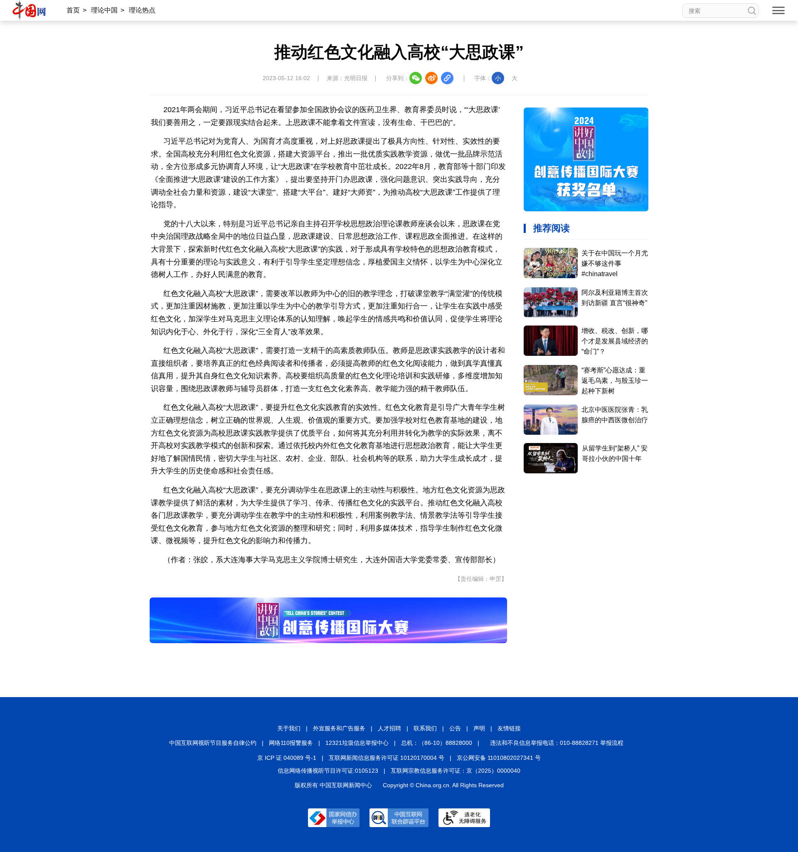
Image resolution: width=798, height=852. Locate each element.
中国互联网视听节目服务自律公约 (212, 742)
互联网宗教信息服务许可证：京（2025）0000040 (455, 770)
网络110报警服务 (291, 742)
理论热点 (142, 10)
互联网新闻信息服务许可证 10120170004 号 (386, 757)
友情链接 (509, 728)
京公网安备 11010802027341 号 (499, 757)
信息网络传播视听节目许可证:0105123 (328, 770)
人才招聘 (389, 728)
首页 (73, 10)
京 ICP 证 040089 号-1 (286, 757)
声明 (479, 728)
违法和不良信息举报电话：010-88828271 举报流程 (556, 742)
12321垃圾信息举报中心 (357, 742)
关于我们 (288, 728)
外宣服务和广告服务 (339, 728)
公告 (455, 728)
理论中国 (104, 10)
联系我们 (425, 728)
